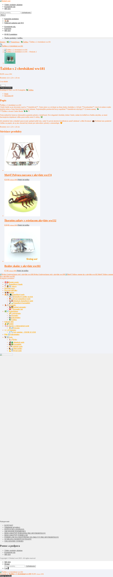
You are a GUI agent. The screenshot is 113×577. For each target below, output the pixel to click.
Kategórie (7, 29)
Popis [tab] (6, 94)
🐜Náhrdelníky (15, 318)
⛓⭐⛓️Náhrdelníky (12, 334)
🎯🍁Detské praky (11, 282)
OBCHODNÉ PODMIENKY (15, 531)
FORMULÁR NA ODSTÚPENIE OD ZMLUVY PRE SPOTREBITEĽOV (31, 537)
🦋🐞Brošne (9, 292)
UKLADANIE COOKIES (13, 541)
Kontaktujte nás (9, 7)
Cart (6, 568)
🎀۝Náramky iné (16, 309)
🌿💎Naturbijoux (13, 42)
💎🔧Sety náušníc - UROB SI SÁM (22, 332)
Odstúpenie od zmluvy (12, 527)
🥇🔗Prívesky (14, 328)
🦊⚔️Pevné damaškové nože (19, 299)
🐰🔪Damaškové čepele (13, 284)
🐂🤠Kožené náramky (17, 307)
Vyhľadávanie (26, 12)
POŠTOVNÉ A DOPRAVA (14, 529)
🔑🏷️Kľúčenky (15, 313)
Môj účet (7, 9)
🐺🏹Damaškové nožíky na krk (21, 297)
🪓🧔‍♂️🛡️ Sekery (10, 286)
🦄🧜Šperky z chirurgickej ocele (16, 326)
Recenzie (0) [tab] (8, 96)
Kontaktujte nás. (10, 27)
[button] (1, 44)
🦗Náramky (13, 315)
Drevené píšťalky (10, 290)
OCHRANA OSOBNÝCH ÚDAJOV (18, 539)
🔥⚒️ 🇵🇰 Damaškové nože (14, 294)
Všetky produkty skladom (13, 5)
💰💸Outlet (8, 324)
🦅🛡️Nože (8, 337)
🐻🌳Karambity (15, 344)
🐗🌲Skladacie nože (16, 342)
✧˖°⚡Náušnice (10, 330)
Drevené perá (9, 288)
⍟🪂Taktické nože (16, 346)
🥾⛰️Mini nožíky (15, 349)
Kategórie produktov (11, 19)
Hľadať (7, 564)
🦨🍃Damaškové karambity (19, 303)
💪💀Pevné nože (15, 351)
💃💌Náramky (10, 305)
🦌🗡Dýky (13, 339)
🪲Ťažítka (24, 42)
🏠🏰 (6, 21)
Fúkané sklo (9, 322)
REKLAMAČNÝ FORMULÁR (16, 535)
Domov (2, 42)
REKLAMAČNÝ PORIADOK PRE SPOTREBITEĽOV (25, 533)
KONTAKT (8, 525)
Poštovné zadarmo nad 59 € (14, 23)
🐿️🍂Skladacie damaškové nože (21, 301)
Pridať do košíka (6, 88)
